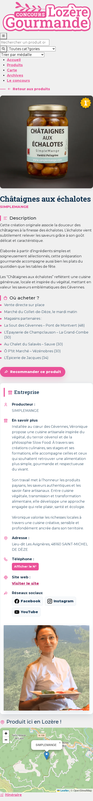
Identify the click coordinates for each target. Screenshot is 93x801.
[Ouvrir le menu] (3, 36)
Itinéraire (13, 795)
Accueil (14, 60)
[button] (46, 755)
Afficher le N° (25, 566)
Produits (15, 65)
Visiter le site (25, 583)
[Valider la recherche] (3, 49)
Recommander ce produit (35, 372)
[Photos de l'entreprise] (46, 668)
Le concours (18, 81)
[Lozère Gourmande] (46, 16)
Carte (12, 70)
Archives (15, 75)
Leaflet (64, 790)
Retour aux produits (31, 89)
